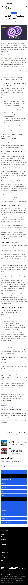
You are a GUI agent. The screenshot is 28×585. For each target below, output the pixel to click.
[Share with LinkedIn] (21, 432)
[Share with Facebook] (16, 432)
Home (2, 534)
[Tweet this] (18, 432)
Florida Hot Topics (8, 6)
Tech (3, 514)
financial (14, 407)
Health (4, 491)
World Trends (6, 522)
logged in (9, 461)
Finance (4, 483)
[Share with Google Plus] (19, 432)
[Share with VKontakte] (25, 432)
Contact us (3, 544)
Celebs (4, 475)
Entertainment (6, 479)
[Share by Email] (16, 434)
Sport (4, 510)
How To (4, 495)
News (3, 503)
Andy (15, 21)
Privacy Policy (4, 536)
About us (3, 542)
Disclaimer (3, 539)
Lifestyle (5, 499)
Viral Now (5, 518)
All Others (5, 472)
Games (4, 487)
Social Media (6, 506)
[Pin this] (23, 432)
